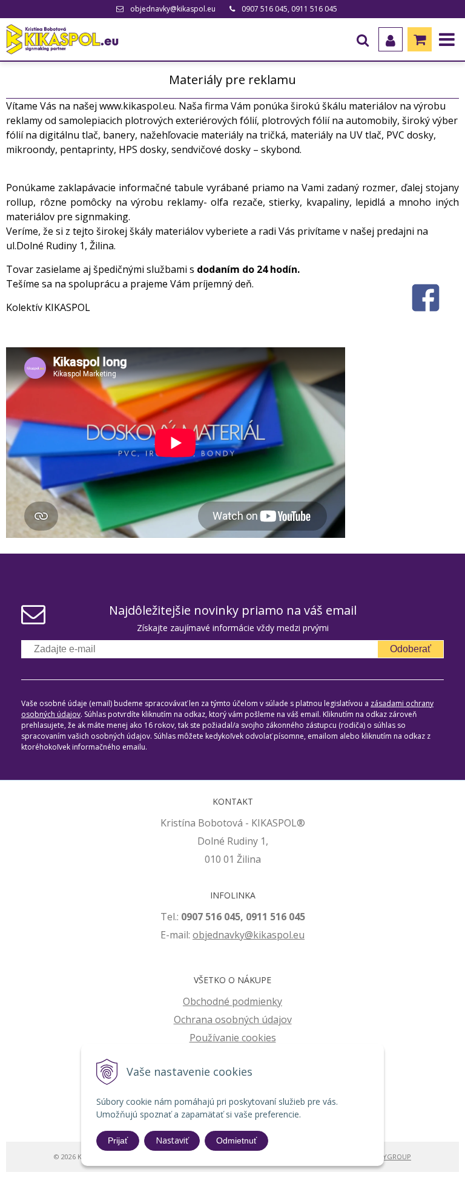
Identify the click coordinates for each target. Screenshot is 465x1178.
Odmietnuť (236, 1140)
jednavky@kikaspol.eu (255, 934)
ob (199, 934)
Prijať (118, 1140)
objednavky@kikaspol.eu (173, 9)
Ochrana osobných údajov (233, 1019)
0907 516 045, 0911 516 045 (289, 9)
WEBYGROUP (390, 1156)
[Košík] (419, 39)
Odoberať (410, 649)
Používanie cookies (233, 1037)
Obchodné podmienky (232, 1001)
